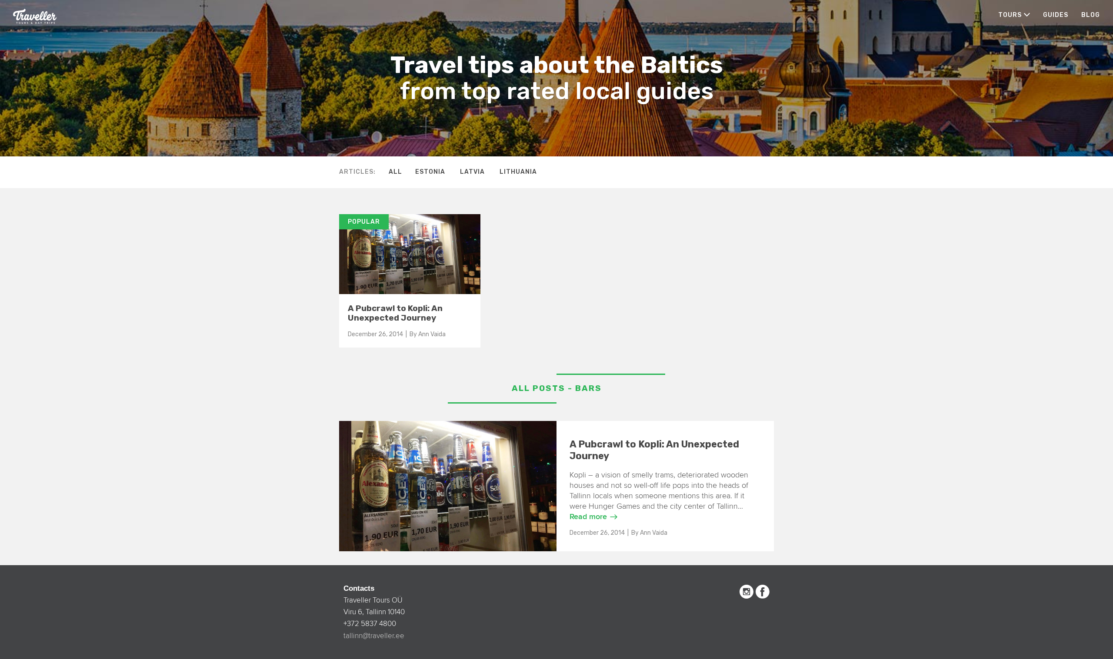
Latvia (472, 172)
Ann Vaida (432, 334)
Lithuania (518, 172)
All (395, 172)
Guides (1055, 15)
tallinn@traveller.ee (373, 635)
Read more (588, 517)
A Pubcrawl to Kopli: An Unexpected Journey (395, 313)
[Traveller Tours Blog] (35, 15)
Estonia (430, 172)
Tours (1010, 15)
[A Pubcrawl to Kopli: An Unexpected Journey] (409, 218)
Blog (1090, 15)
